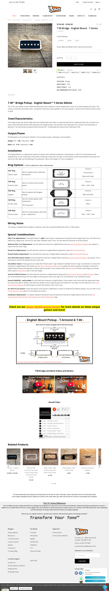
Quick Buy (33, 560)
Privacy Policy (57, 532)
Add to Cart (35, 461)
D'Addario (33, 545)
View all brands (35, 551)
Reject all (14, 588)
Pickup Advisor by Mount (16, 566)
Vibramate (33, 536)
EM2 (69, 268)
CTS (31, 548)
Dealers (71, 16)
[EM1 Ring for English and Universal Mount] (61, 173)
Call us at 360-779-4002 (17, 2)
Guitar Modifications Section (43, 306)
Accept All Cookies (25, 588)
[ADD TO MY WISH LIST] (21, 455)
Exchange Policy (13, 572)
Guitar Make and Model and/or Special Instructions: (74, 47)
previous (8, 466)
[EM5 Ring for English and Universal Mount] (61, 193)
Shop (14, 16)
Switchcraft (34, 542)
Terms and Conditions (60, 536)
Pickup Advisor (24, 16)
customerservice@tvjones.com (85, 546)
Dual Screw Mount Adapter (79, 244)
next (99, 466)
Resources (36, 16)
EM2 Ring (73, 250)
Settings (5, 588)
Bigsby (32, 539)
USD (77, 2)
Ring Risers (22, 271)
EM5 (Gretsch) (33, 297)
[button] (105, 587)
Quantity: (60, 58)
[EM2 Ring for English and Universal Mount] (61, 184)
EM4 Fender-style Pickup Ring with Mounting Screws (35, 470)
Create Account (88, 2)
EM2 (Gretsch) (23, 297)
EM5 (74, 268)
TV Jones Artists (47, 16)
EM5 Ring (82, 250)
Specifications (61, 77)
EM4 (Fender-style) (47, 297)
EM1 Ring (41, 266)
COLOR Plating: (62, 36)
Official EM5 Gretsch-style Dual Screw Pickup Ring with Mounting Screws (16, 472)
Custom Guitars (61, 16)
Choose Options (16, 460)
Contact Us (81, 16)
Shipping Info (12, 569)
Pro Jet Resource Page (15, 291)
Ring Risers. (90, 274)
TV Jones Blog (92, 16)
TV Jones (33, 532)
